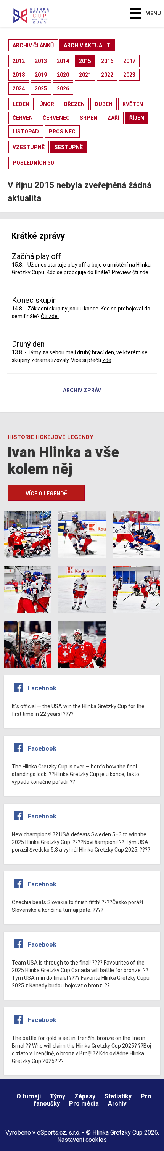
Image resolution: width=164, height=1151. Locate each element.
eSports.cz (51, 1132)
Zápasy (84, 1096)
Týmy (57, 1096)
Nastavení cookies (82, 1139)
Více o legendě (46, 493)
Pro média (84, 1103)
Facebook (42, 688)
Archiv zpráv (82, 390)
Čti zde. (50, 316)
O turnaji (28, 1096)
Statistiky (118, 1096)
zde (143, 272)
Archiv (117, 1103)
